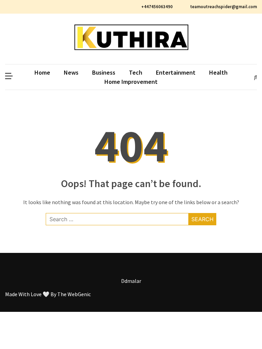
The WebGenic (74, 294)
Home (42, 72)
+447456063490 (157, 7)
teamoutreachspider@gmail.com (223, 7)
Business (103, 72)
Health (218, 72)
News (71, 72)
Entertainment (175, 72)
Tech (135, 72)
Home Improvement (131, 82)
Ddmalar (131, 280)
